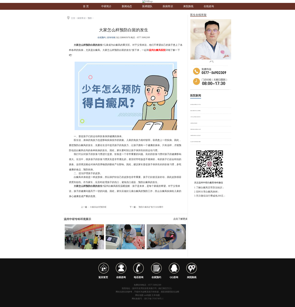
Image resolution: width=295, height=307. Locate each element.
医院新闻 (195, 95)
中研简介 (106, 6)
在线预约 (101, 37)
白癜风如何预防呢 (98, 207)
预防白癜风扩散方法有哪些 (151, 207)
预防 (90, 18)
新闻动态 (127, 6)
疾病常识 (168, 6)
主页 (73, 18)
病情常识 (81, 18)
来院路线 (188, 6)
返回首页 (103, 277)
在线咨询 (209, 6)
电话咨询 (138, 277)
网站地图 (139, 295)
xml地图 (147, 295)
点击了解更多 (180, 219)
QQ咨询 (174, 277)
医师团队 (147, 6)
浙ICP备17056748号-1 (153, 298)
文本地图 (156, 295)
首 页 (86, 6)
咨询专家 (111, 37)
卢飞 (211, 61)
